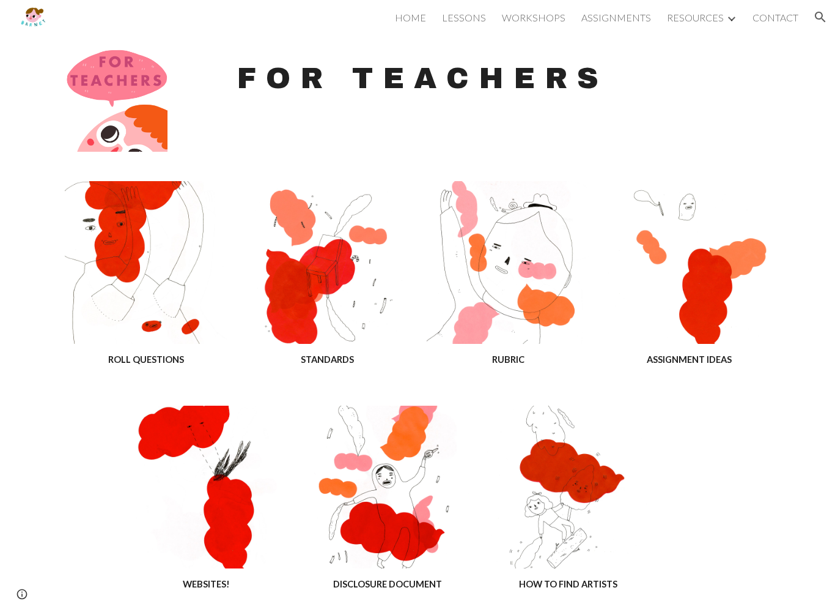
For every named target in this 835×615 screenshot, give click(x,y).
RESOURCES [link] (695, 17)
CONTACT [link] (775, 17)
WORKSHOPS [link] (533, 17)
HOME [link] (410, 17)
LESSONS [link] (464, 17)
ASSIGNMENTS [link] (616, 17)
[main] (417, 78)
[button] (820, 17)
